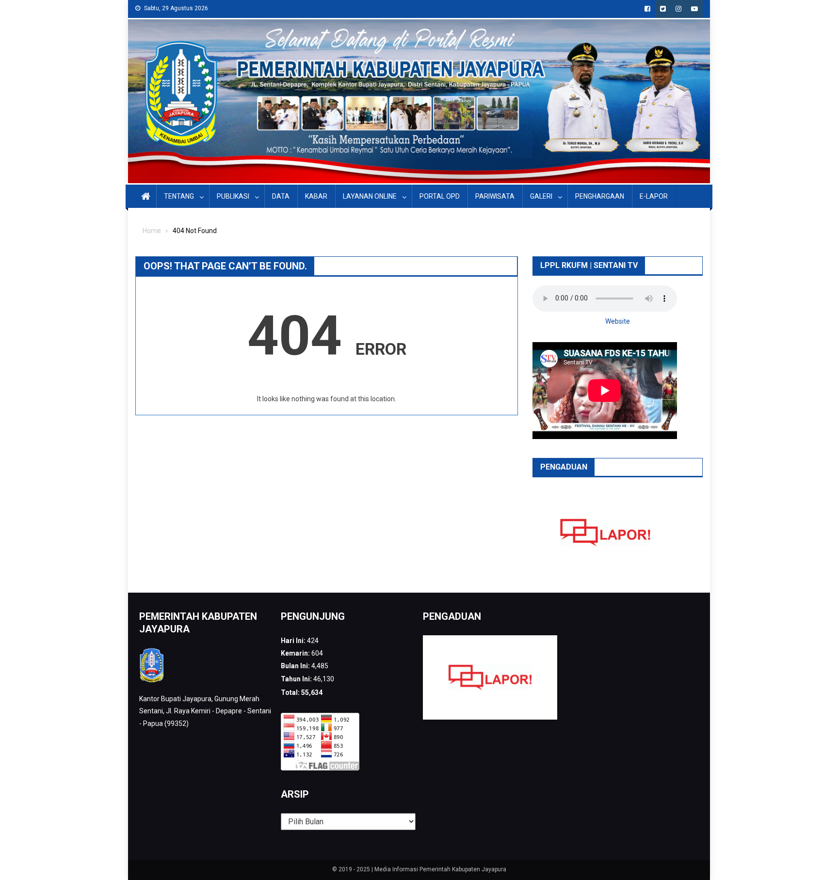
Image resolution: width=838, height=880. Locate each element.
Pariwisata (495, 196)
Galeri (541, 196)
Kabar (316, 196)
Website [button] (617, 321)
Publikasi (233, 196)
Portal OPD (439, 196)
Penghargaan (599, 196)
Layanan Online (370, 196)
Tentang (179, 196)
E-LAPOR (654, 196)
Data (281, 196)
